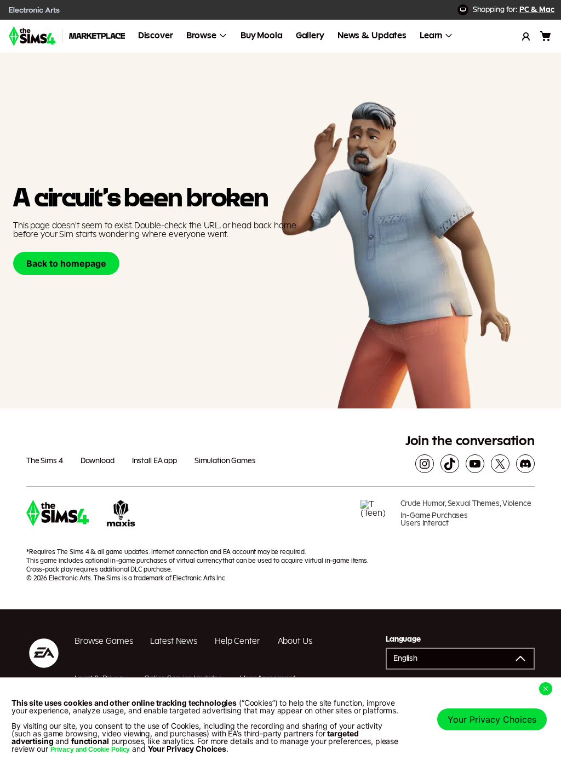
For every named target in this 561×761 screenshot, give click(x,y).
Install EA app (154, 461)
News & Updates (372, 35)
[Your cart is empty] (545, 36)
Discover (155, 35)
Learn (431, 35)
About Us (295, 641)
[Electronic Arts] (34, 10)
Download (98, 461)
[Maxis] (121, 517)
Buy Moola (262, 35)
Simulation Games (225, 461)
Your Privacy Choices (492, 719)
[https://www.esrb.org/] (376, 517)
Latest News (173, 641)
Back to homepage (66, 263)
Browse (201, 35)
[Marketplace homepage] (97, 36)
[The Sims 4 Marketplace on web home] (32, 36)
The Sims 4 (44, 461)
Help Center (237, 641)
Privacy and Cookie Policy (90, 749)
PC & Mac (536, 10)
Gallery (310, 35)
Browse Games (104, 641)
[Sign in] (526, 36)
